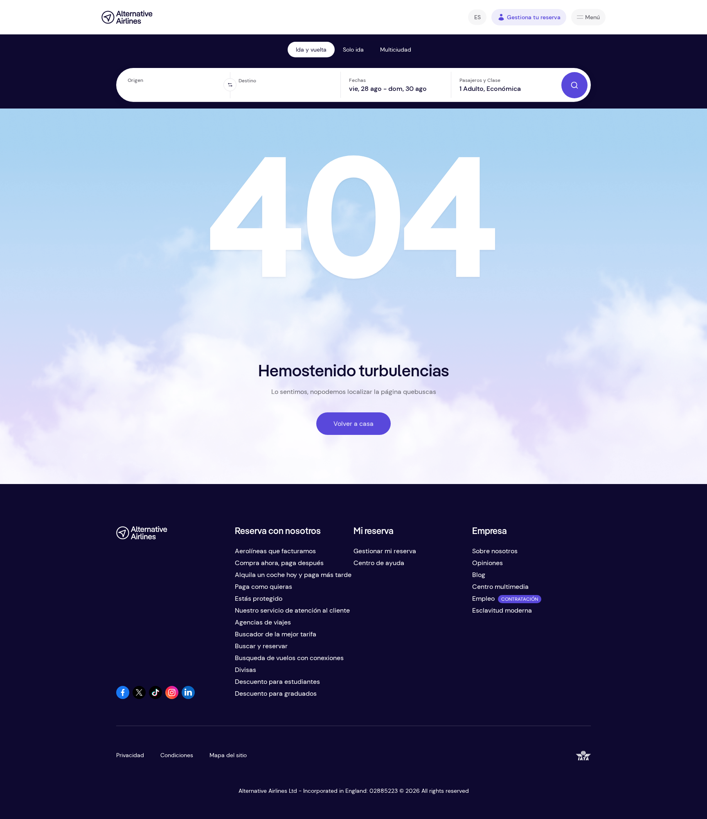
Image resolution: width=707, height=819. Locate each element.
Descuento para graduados (276, 693)
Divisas (245, 669)
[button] (477, 17)
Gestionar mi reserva (385, 551)
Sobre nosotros (495, 551)
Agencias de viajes (263, 622)
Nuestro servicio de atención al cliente (292, 610)
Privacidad (130, 755)
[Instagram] (171, 696)
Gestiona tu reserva (534, 17)
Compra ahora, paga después (279, 563)
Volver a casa (353, 423)
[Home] (127, 17)
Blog (478, 574)
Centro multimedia (500, 586)
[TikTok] (155, 696)
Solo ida (353, 49)
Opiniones (487, 563)
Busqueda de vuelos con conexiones (289, 658)
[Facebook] (122, 696)
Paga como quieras (263, 586)
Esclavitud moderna (502, 610)
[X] (139, 696)
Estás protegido (258, 598)
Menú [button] (592, 17)
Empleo (483, 598)
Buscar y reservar (261, 646)
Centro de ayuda (379, 563)
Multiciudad (395, 49)
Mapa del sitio (228, 755)
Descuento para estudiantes (277, 681)
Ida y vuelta (311, 49)
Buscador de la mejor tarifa (275, 634)
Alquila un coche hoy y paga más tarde (293, 574)
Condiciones (176, 755)
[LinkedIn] (188, 696)
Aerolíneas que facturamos (275, 551)
